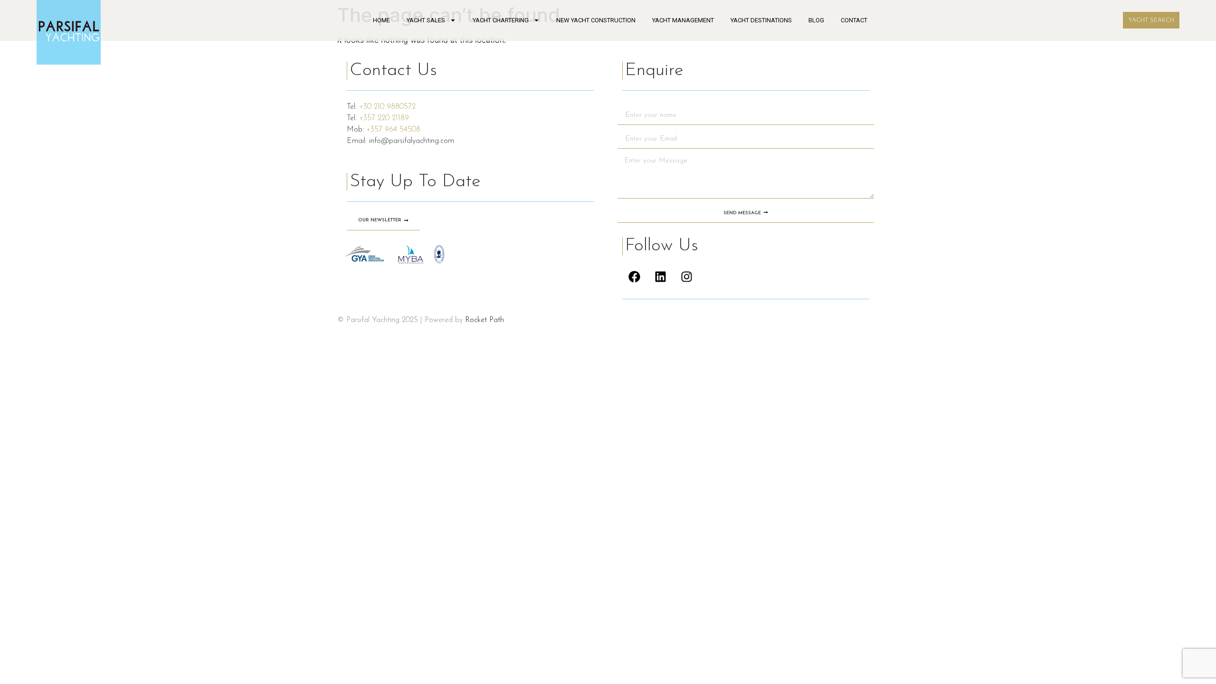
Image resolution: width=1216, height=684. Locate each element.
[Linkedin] (660, 276)
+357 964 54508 (393, 129)
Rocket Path (484, 320)
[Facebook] (634, 276)
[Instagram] (686, 276)
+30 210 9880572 (387, 107)
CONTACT (854, 20)
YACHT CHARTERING (501, 20)
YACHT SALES (426, 20)
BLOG (816, 20)
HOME (381, 20)
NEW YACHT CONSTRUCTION (596, 20)
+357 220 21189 (384, 118)
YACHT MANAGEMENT (683, 20)
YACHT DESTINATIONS (761, 20)
